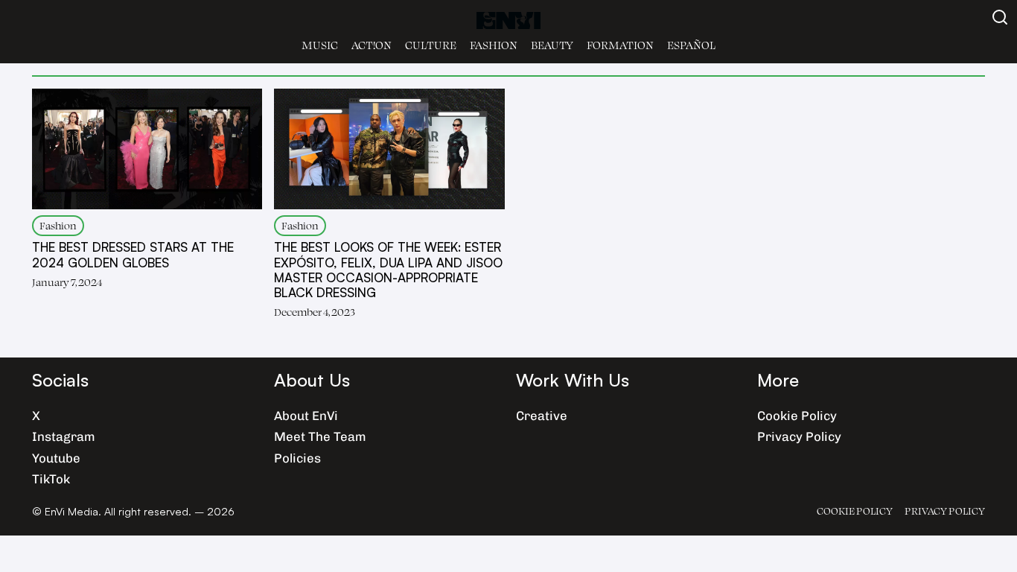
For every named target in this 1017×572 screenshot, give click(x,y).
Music (320, 45)
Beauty (552, 45)
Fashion (493, 45)
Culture (430, 45)
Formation (620, 45)
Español (691, 45)
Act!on (371, 45)
